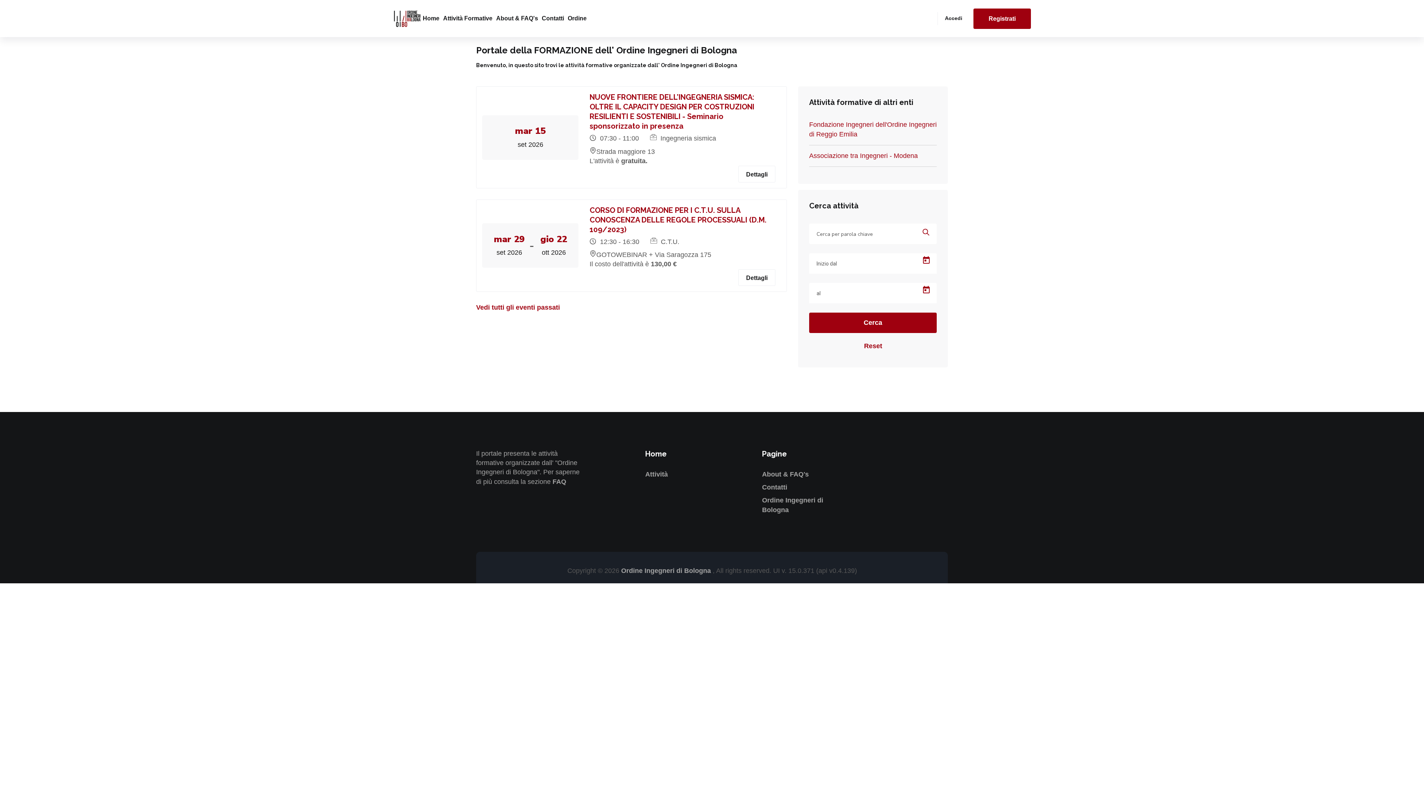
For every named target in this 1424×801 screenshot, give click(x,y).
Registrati (1002, 19)
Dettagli (757, 174)
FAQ (559, 481)
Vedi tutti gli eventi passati (518, 307)
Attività (656, 474)
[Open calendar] (926, 260)
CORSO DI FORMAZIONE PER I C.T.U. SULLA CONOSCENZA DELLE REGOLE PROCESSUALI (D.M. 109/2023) (678, 220)
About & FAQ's (517, 18)
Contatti (553, 18)
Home (431, 18)
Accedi (953, 18)
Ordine (577, 18)
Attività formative (467, 18)
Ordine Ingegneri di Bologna (667, 570)
